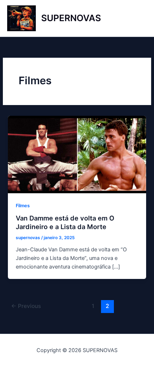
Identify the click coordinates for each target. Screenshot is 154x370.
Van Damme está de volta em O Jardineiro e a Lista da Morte (65, 222)
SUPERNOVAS (71, 18)
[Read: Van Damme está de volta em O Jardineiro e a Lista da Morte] (77, 154)
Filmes (23, 205)
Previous (26, 306)
